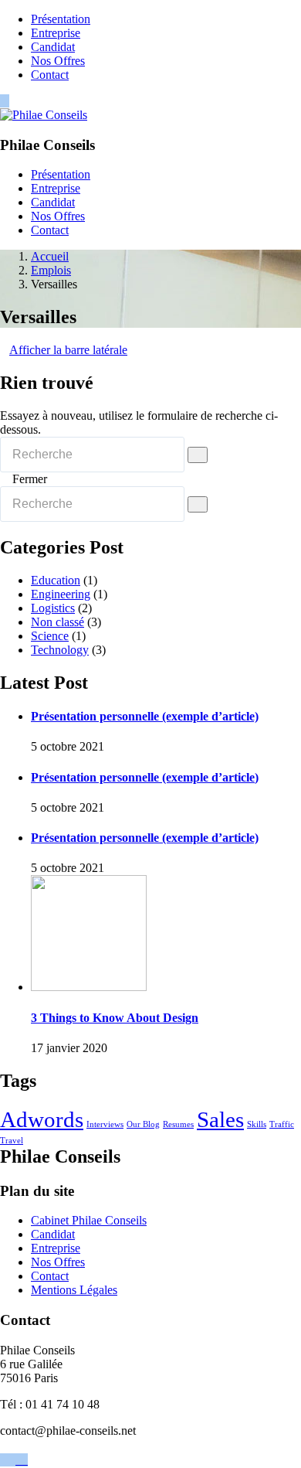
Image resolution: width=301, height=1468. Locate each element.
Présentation (60, 19)
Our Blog (143, 1124)
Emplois (51, 270)
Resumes (178, 1124)
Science (50, 635)
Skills (256, 1124)
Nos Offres (58, 60)
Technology (60, 649)
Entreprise (55, 32)
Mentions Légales (74, 1289)
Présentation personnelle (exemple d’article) (145, 716)
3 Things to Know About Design (114, 1017)
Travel (11, 1140)
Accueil (50, 256)
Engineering (60, 594)
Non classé (57, 621)
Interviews (104, 1124)
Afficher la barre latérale (68, 349)
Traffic (281, 1124)
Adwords (41, 1119)
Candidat (53, 46)
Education (55, 580)
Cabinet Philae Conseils (89, 1220)
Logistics (53, 608)
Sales (220, 1119)
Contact (50, 74)
